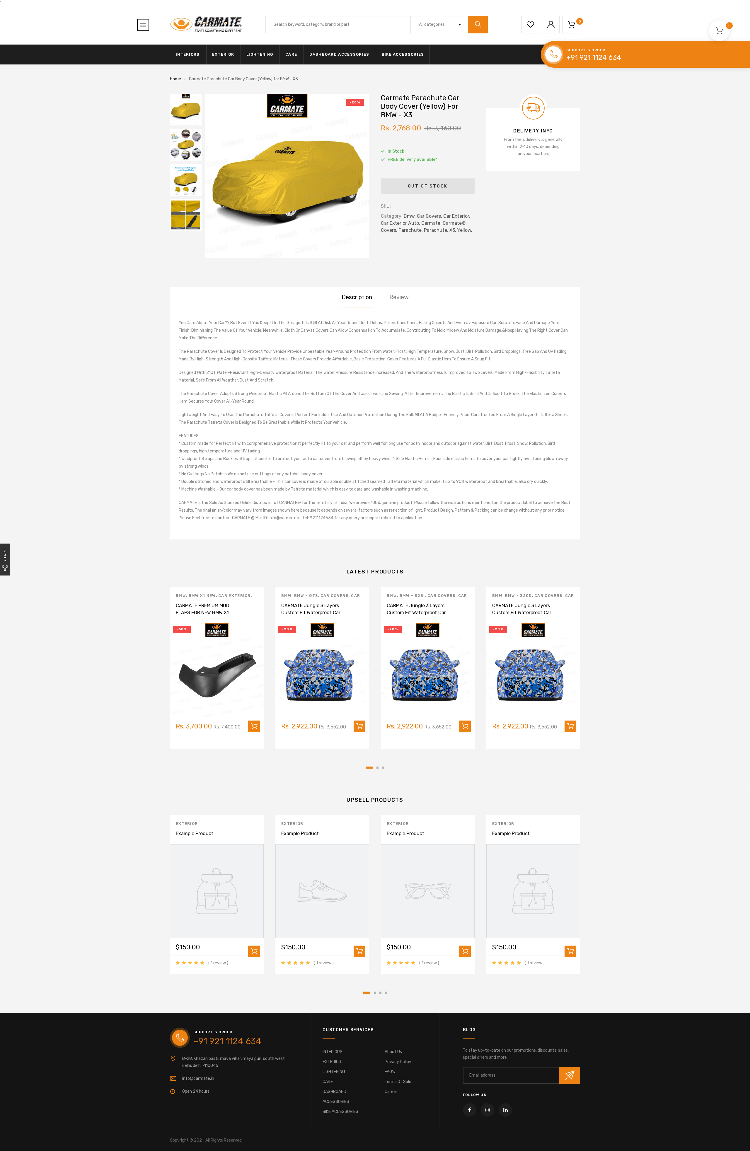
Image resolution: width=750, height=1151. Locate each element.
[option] (287, 176)
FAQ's (390, 1071)
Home (175, 78)
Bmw (181, 595)
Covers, (389, 230)
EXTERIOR (223, 54)
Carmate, (431, 223)
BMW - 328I (412, 595)
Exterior (187, 823)
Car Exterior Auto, (400, 223)
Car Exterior (234, 595)
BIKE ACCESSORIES (403, 54)
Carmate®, (455, 223)
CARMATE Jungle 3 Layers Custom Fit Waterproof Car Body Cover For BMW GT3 (310, 612)
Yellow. (464, 230)
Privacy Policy (398, 1061)
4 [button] (386, 993)
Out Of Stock (428, 186)
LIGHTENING (259, 54)
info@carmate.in (198, 1078)
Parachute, (410, 230)
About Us (393, 1051)
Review (399, 297)
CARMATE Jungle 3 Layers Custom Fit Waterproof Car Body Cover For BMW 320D (521, 612)
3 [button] (383, 768)
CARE (291, 54)
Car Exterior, (456, 216)
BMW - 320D (518, 595)
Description (357, 297)
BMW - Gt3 (306, 595)
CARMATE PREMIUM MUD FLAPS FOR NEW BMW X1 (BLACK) (202, 612)
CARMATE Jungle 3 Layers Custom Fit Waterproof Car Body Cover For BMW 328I (416, 612)
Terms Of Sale (398, 1081)
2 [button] (377, 768)
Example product (194, 833)
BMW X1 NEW (202, 595)
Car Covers (335, 595)
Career (391, 1091)
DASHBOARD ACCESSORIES (339, 54)
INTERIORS (188, 54)
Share (5, 555)
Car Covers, (429, 216)
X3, (452, 230)
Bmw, (410, 216)
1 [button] (369, 768)
